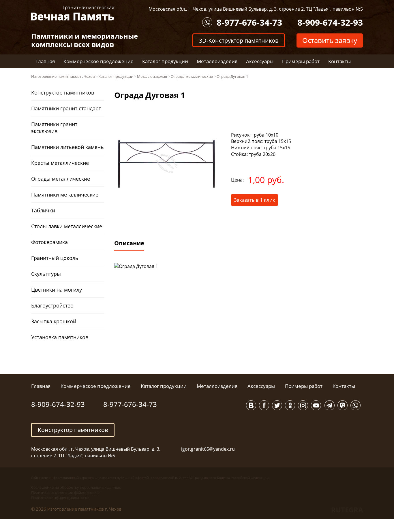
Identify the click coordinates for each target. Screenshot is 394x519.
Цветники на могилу (56, 289)
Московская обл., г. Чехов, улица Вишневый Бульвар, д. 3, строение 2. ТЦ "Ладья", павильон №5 (256, 9)
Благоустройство (52, 305)
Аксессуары (259, 61)
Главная (45, 61)
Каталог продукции (165, 61)
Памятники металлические (64, 194)
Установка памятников (59, 337)
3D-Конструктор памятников (238, 40)
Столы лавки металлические (66, 226)
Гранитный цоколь (54, 257)
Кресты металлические (60, 162)
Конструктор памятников (62, 92)
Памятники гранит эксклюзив (54, 128)
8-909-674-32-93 (330, 22)
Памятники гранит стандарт (66, 108)
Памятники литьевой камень (67, 147)
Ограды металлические (60, 178)
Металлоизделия (217, 61)
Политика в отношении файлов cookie (65, 492)
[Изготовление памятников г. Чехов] (72, 12)
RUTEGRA (347, 509)
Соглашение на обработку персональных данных (76, 487)
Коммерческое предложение (98, 61)
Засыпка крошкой (53, 321)
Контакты (339, 61)
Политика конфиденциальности (60, 497)
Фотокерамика (49, 242)
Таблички (43, 210)
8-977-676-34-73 (249, 22)
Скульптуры (46, 273)
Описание (129, 243)
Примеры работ (301, 61)
